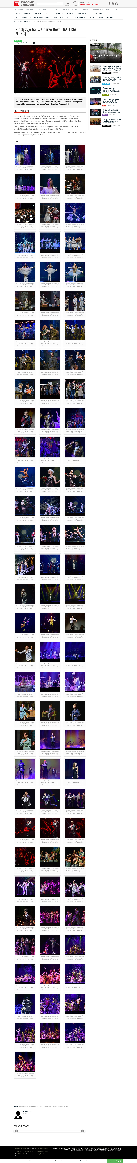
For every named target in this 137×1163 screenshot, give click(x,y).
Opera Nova (27, 21)
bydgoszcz (22, 1106)
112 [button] (17, 13)
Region (86, 1148)
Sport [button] (115, 10)
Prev (16, 1131)
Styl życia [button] (69, 13)
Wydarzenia (55, 10)
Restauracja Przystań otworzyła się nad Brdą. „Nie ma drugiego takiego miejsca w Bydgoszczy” (112, 68)
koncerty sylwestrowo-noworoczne (57, 1106)
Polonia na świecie (116, 1149)
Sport (105, 1148)
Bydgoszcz (55, 1148)
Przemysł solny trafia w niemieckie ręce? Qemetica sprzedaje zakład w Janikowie (111, 90)
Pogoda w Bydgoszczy (101, 10)
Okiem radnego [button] (98, 13)
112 (111, 1148)
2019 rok (71, 1106)
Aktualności (35, 1106)
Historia (67, 1149)
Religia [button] (49, 13)
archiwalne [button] (78, 17)
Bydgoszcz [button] (42, 10)
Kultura (20, 21)
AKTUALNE (65, 10)
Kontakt (109, 17)
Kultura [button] (75, 10)
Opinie (79, 1149)
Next (82, 1131)
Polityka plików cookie (81, 1161)
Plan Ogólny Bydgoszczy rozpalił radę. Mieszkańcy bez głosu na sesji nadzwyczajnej (112, 121)
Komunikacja (27, 13)
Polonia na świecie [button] (22, 17)
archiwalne (103, 1150)
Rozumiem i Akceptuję (115, 1161)
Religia (73, 1149)
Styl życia (85, 1149)
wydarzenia (28, 1106)
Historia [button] (38, 13)
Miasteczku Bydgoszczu (62, 17)
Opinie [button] (58, 13)
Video (101, 17)
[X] (34, 43)
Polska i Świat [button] (83, 13)
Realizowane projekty (42, 17)
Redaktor (29, 43)
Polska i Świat (94, 1149)
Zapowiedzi (92, 17)
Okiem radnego (104, 1149)
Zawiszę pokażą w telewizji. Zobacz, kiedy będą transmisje (111, 111)
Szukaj (60, 3)
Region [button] (85, 10)
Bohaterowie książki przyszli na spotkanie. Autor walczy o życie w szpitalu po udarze (112, 79)
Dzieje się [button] (29, 10)
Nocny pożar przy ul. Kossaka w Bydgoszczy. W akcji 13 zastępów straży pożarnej (112, 101)
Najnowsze (19, 10)
